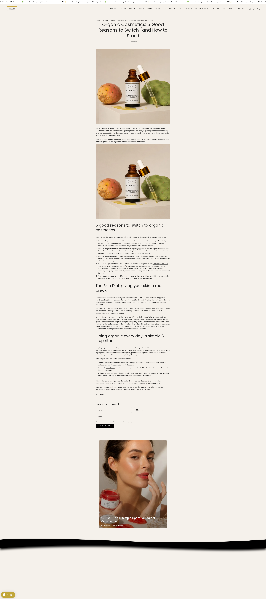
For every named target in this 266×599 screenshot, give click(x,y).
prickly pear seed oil (133, 373)
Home (98, 20)
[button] (250, 9)
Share (101, 395)
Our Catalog (69, 555)
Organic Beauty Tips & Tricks (75, 570)
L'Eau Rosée (110, 368)
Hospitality (68, 558)
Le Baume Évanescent (155, 322)
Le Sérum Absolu (106, 326)
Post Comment (105, 426)
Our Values (68, 552)
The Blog (105, 20)
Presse (66, 561)
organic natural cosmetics (130, 128)
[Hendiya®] (12, 9)
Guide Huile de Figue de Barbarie (76, 564)
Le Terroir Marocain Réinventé (75, 567)
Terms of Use (69, 577)
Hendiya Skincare (123, 389)
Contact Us (68, 574)
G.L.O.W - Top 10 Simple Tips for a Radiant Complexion (128, 519)
